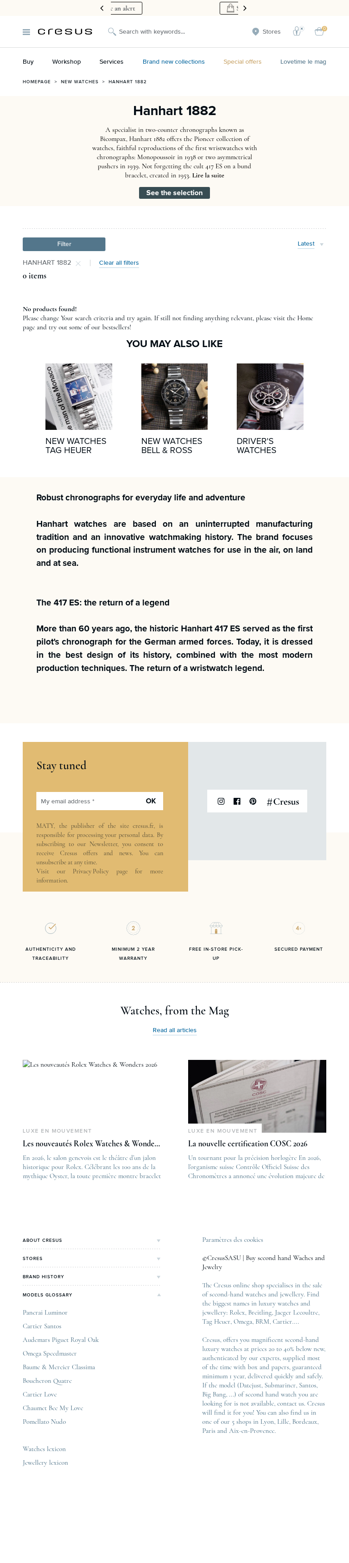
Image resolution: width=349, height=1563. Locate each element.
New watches (80, 82)
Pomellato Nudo (44, 1421)
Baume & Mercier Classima (59, 1367)
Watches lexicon (44, 1449)
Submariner (280, 1385)
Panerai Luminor (45, 1312)
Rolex (237, 1312)
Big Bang (214, 1394)
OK (151, 801)
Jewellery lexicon (45, 1462)
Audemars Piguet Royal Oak (61, 1340)
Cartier (282, 1321)
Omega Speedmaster (50, 1353)
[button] (64, 244)
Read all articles (175, 1030)
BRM (262, 1321)
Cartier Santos (42, 1326)
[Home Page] (65, 32)
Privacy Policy (91, 871)
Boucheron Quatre (47, 1380)
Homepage (37, 82)
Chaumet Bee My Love (53, 1408)
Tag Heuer (216, 1321)
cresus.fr (143, 826)
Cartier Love (40, 1394)
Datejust (250, 1385)
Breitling (260, 1312)
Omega (243, 1321)
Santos (307, 1385)
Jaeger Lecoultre (296, 1312)
